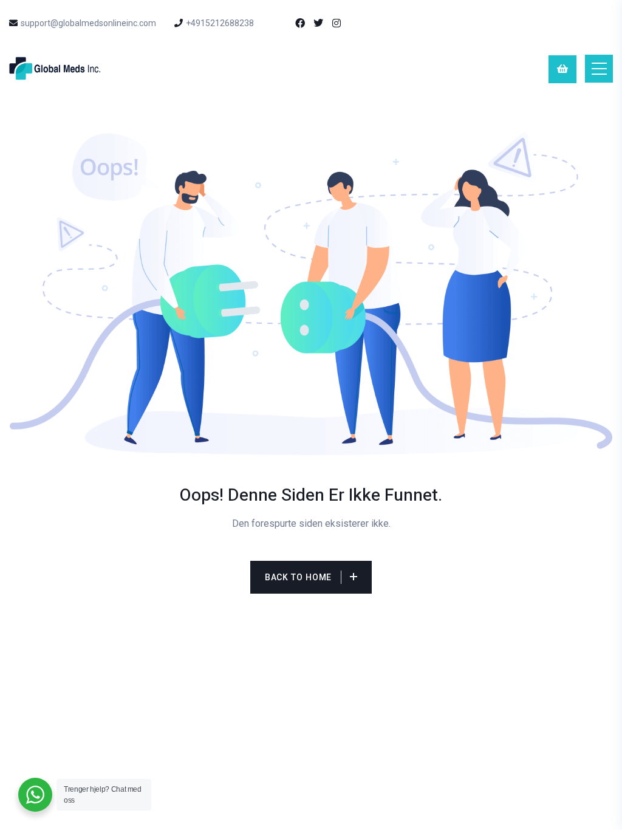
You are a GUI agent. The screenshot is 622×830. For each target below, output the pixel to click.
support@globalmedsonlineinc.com (88, 23)
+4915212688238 (220, 23)
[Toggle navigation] (599, 69)
